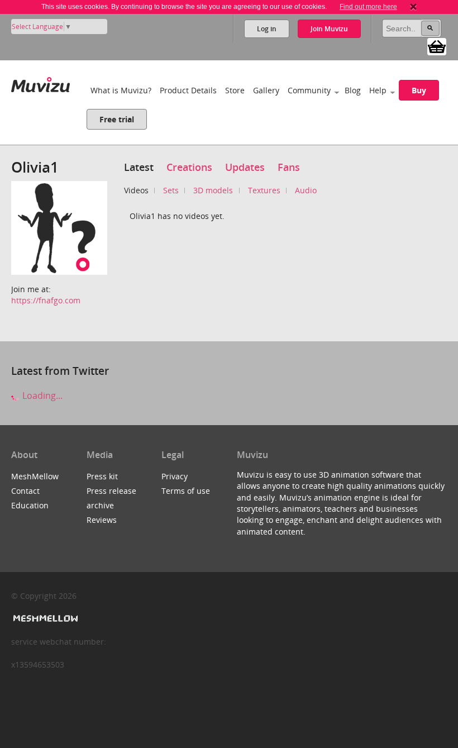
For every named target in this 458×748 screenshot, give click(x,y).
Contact (25, 490)
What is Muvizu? (120, 90)
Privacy (174, 476)
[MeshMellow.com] (44, 618)
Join (329, 29)
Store (235, 90)
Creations (189, 167)
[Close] (413, 7)
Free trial (116, 119)
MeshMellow (35, 476)
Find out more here (368, 7)
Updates (245, 167)
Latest (139, 167)
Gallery (266, 90)
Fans (289, 167)
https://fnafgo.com (45, 300)
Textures (264, 190)
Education (30, 505)
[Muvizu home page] (40, 82)
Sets (171, 190)
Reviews (102, 519)
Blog (353, 90)
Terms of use (185, 490)
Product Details (188, 90)
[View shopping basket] (436, 46)
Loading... (41, 395)
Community (309, 90)
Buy (419, 90)
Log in (266, 29)
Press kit (102, 476)
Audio (306, 190)
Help (378, 90)
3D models (213, 190)
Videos (136, 190)
